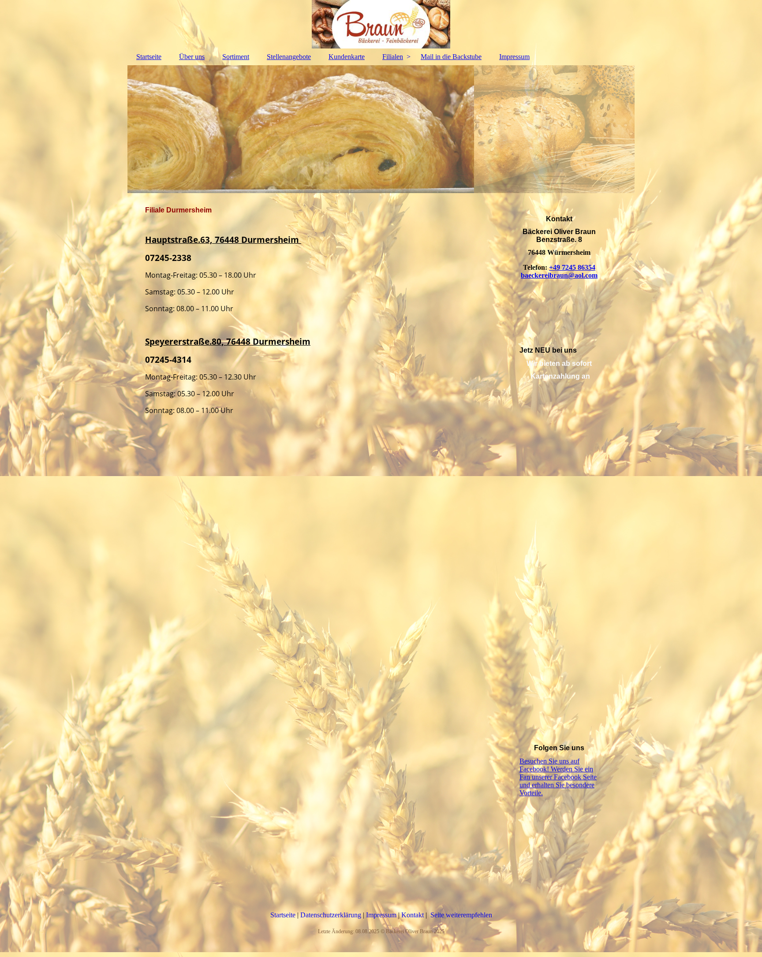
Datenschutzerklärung (331, 915)
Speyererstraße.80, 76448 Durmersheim (227, 341)
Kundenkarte (347, 56)
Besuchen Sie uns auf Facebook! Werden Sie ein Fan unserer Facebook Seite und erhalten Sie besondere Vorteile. (558, 777)
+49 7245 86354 (572, 267)
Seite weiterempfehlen (461, 915)
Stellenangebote (289, 56)
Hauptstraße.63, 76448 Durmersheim (223, 239)
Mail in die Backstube (451, 56)
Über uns (192, 56)
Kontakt (413, 915)
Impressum (514, 56)
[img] (381, 24)
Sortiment (235, 56)
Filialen (392, 56)
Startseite (148, 56)
